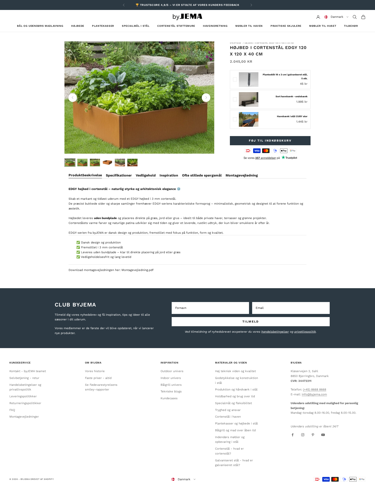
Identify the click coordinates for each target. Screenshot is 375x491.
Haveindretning (215, 25)
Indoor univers (171, 378)
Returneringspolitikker (25, 403)
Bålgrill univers (171, 385)
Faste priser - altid (98, 378)
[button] (336, 17)
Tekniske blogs (171, 391)
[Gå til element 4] (107, 162)
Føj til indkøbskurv (270, 140)
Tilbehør (351, 25)
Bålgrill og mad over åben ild (235, 430)
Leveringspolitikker (23, 396)
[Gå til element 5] (119, 162)
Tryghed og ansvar (228, 410)
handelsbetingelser (275, 331)
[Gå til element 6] (132, 162)
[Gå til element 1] (69, 162)
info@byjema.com (314, 394)
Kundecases (169, 398)
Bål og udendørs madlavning (40, 25)
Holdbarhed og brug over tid (235, 396)
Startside (235, 43)
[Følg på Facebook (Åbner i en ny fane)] (293, 435)
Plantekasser (103, 25)
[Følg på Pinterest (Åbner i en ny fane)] (313, 435)
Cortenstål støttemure (176, 25)
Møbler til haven (249, 25)
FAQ (12, 410)
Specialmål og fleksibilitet (233, 403)
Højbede (77, 25)
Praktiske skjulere (286, 25)
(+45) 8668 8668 (314, 389)
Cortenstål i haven (228, 416)
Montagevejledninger (24, 416)
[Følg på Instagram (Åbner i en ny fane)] (303, 435)
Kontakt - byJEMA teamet (27, 371)
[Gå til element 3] (94, 162)
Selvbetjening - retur (24, 378)
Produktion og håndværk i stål (236, 389)
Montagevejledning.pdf (137, 270)
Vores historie (95, 371)
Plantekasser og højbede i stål (236, 423)
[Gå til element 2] (82, 162)
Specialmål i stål (135, 25)
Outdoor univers (172, 371)
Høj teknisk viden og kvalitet (235, 371)
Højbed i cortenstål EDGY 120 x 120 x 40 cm (269, 43)
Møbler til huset (322, 25)
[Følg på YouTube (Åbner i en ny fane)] (323, 435)
